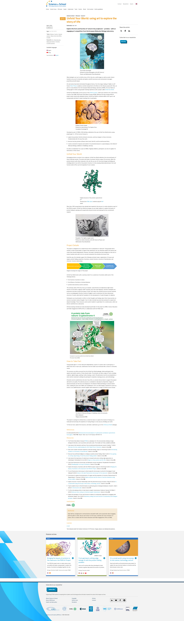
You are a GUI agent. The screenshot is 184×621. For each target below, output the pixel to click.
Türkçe (49, 52)
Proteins (57, 41)
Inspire (65, 9)
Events (80, 9)
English (49, 50)
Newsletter (126, 4)
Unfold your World (107, 425)
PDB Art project (94, 92)
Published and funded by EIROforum (54, 615)
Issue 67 (83, 15)
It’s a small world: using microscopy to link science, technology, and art (92, 482)
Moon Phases (73, 86)
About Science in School (51, 598)
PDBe (86, 441)
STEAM (48, 37)
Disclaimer (74, 602)
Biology (52, 34)
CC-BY (68, 526)
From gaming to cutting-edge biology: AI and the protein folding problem (92, 455)
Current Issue (53, 9)
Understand (70, 9)
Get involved (90, 9)
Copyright (74, 598)
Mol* (102, 201)
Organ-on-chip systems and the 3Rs (97, 460)
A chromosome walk (76, 488)
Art (53, 40)
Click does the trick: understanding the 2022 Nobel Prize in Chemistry (84, 447)
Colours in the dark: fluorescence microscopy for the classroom (92, 473)
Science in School (70, 15)
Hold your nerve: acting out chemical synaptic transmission (86, 492)
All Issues (60, 9)
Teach (75, 9)
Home (47, 9)
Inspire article (63, 18)
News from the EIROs (56, 36)
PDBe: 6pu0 (89, 201)
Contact (120, 4)
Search (131, 4)
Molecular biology (51, 41)
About (84, 9)
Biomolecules (57, 40)
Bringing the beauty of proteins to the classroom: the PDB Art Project (92, 467)
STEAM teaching (51, 43)
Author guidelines (98, 9)
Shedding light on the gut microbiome (81, 464)
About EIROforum (50, 600)
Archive (94, 598)
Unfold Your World (109, 89)
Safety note (75, 600)
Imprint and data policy (51, 602)
